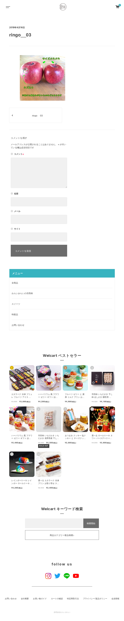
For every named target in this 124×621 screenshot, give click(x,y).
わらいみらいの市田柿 (22, 293)
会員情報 (115, 598)
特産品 (15, 314)
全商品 (15, 282)
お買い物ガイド (40, 598)
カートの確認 (57, 598)
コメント (19, 153)
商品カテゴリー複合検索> (62, 535)
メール (17, 211)
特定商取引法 (73, 598)
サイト (17, 228)
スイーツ (16, 303)
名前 (16, 193)
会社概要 (25, 598)
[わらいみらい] (63, 7)
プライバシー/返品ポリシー (95, 598)
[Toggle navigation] (7, 6)
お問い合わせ (18, 324)
